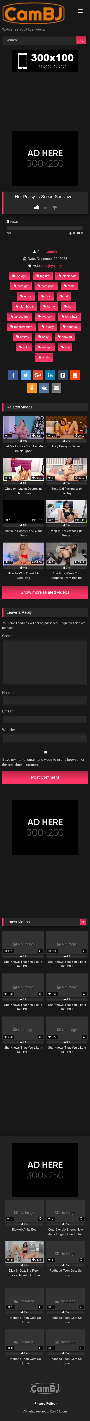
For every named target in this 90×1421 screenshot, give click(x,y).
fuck (47, 296)
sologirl (47, 347)
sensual (72, 326)
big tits (44, 276)
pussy (50, 326)
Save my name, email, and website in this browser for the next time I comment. (43, 762)
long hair (71, 316)
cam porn (48, 286)
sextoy (24, 337)
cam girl (22, 286)
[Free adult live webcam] (37, 14)
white (46, 357)
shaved (67, 337)
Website (8, 730)
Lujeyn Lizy (53, 266)
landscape (21, 316)
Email (7, 711)
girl (66, 296)
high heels (26, 306)
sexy (45, 337)
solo (26, 347)
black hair (69, 276)
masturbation (23, 326)
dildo (71, 286)
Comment (9, 636)
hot (70, 306)
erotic (28, 296)
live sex (47, 316)
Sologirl (22, 276)
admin (52, 252)
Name (8, 693)
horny (51, 306)
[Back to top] (76, 1408)
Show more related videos (45, 592)
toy (67, 347)
